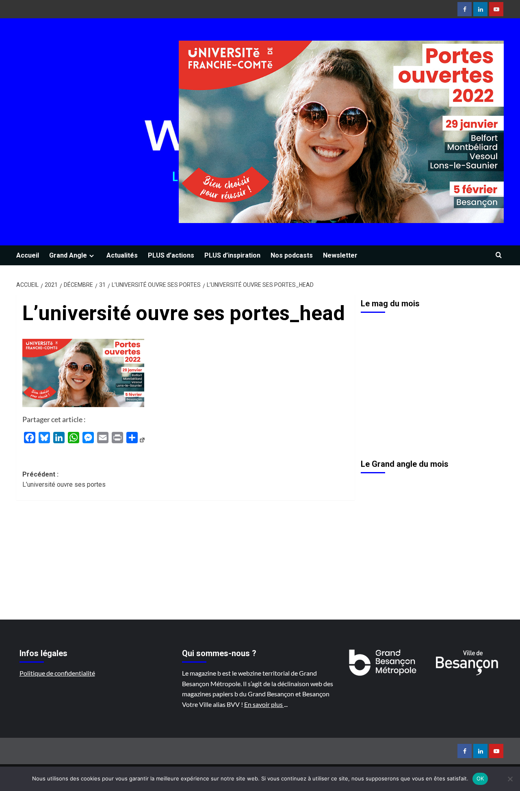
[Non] (510, 779)
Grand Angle (68, 255)
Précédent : (64, 479)
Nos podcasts (292, 255)
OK (480, 778)
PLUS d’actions (171, 255)
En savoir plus (264, 704)
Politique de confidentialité (57, 673)
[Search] (499, 255)
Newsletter (340, 255)
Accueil (27, 255)
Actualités (122, 255)
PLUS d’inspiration (232, 255)
